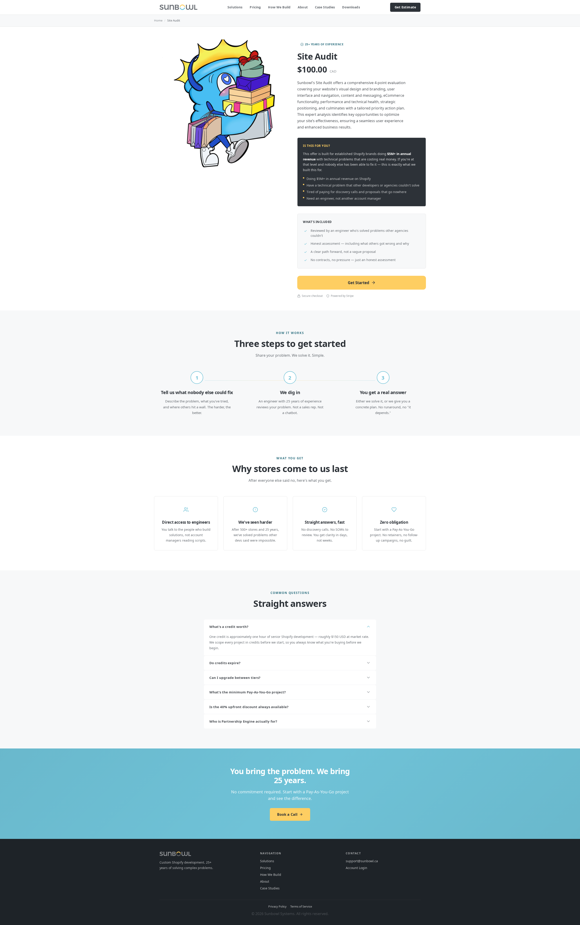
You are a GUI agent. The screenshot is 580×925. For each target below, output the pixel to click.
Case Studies (325, 7)
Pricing (255, 7)
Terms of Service (301, 906)
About (303, 7)
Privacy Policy (277, 906)
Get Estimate (405, 7)
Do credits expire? (224, 663)
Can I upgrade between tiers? (234, 677)
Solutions (234, 7)
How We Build (279, 7)
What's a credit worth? (228, 626)
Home (158, 20)
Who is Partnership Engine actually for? (243, 721)
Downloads (351, 7)
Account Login (356, 868)
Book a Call (287, 814)
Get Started (358, 282)
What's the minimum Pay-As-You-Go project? (247, 692)
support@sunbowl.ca (362, 861)
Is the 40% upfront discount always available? (248, 707)
